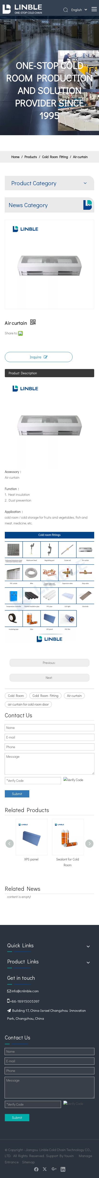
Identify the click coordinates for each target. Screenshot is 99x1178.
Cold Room (16, 695)
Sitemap (28, 1161)
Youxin (69, 1155)
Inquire (35, 356)
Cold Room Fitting (45, 695)
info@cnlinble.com (25, 990)
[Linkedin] (63, 1169)
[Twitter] (45, 1169)
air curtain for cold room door (28, 704)
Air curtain (74, 695)
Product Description (23, 373)
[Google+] (54, 1169)
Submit (17, 793)
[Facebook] (36, 1169)
